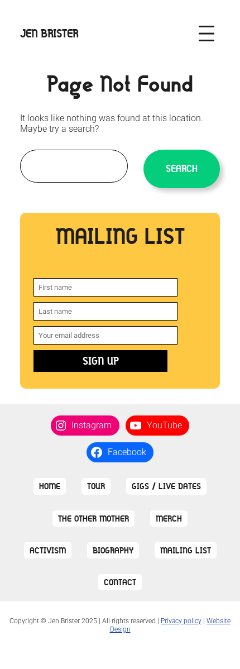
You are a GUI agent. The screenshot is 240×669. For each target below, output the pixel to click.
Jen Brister (49, 33)
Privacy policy (181, 621)
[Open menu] (206, 33)
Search (182, 168)
